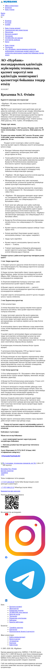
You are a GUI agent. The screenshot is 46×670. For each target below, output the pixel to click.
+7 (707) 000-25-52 (7, 487)
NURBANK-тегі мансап (14, 38)
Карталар (12, 643)
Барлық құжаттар (7, 471)
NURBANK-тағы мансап (18, 612)
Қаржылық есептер (16, 610)
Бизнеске (8, 7)
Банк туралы (9, 9)
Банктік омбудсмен (16, 622)
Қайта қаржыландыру (17, 637)
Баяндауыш (13, 645)
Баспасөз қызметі (11, 34)
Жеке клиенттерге (11, 6)
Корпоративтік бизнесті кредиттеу (22, 631)
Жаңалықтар (14, 608)
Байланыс (13, 620)
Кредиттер (13, 629)
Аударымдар (14, 641)
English (7, 24)
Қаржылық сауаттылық (17, 618)
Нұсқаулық (9, 32)
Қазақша (8, 21)
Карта (3, 13)
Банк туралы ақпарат (12, 28)
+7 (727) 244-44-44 (7, 482)
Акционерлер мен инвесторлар (16, 30)
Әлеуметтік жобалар (12, 40)
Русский (8, 22)
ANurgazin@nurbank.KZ (10, 456)
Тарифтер (4, 473)
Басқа (7, 42)
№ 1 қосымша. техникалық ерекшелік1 (19, 463)
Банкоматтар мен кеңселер (10, 491)
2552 (2, 15)
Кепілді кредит (14, 639)
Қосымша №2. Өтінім (9, 469)
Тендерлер (9, 36)
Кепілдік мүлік (14, 614)
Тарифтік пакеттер (16, 627)
